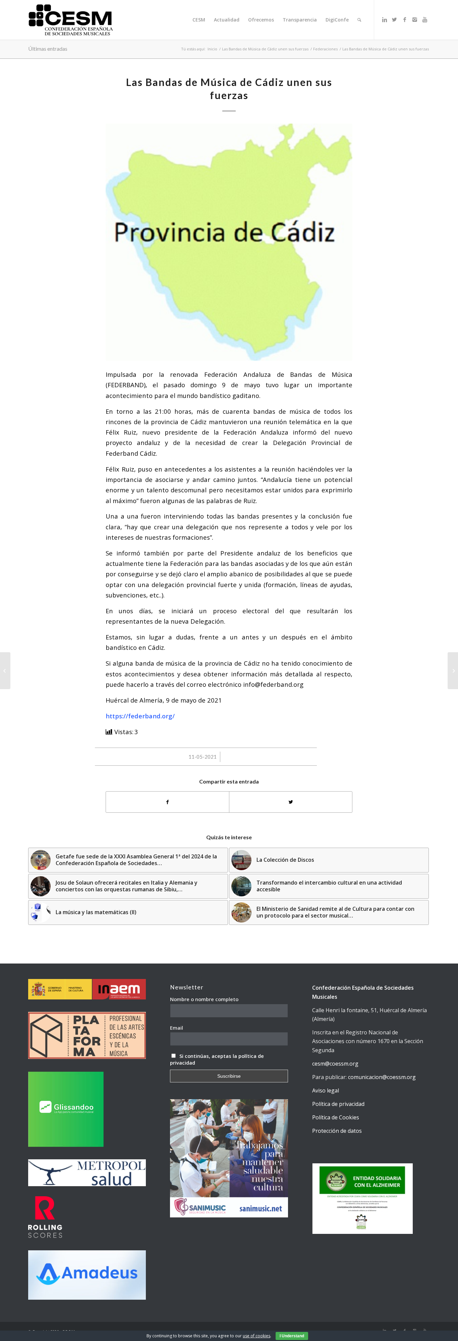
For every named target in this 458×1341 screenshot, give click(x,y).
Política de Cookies (335, 1117)
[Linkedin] (385, 19)
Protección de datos (337, 1130)
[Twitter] (395, 19)
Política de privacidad (338, 1104)
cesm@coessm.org (335, 1063)
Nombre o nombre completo (204, 999)
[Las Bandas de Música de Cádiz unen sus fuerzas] (229, 242)
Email (176, 1027)
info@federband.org (273, 684)
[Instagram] (415, 19)
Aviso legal (325, 1090)
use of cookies (256, 1336)
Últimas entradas (47, 48)
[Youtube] (425, 19)
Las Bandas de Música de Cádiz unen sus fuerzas (265, 48)
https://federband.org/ (140, 716)
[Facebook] (405, 19)
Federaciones (325, 48)
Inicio (212, 48)
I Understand (292, 1336)
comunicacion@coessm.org (382, 1077)
